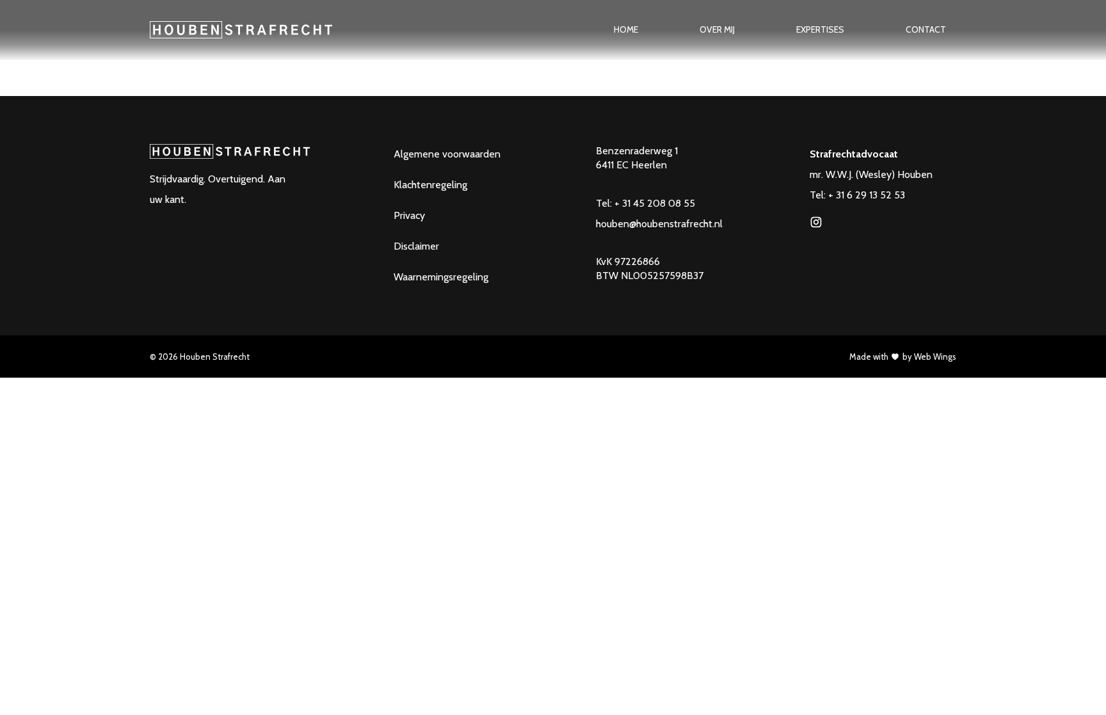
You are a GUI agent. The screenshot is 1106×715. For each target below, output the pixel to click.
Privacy (409, 215)
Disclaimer (416, 246)
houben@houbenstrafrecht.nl (659, 224)
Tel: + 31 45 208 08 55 (645, 203)
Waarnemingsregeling (441, 277)
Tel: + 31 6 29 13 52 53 (857, 195)
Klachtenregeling (430, 185)
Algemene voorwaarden (447, 154)
